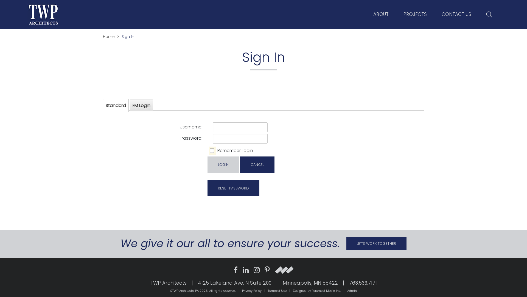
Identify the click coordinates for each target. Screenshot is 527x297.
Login (223, 164)
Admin (352, 290)
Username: (191, 127)
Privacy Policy (252, 290)
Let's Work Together (376, 243)
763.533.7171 (363, 282)
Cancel (257, 164)
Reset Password (233, 188)
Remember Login (235, 150)
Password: (191, 138)
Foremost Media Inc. (326, 290)
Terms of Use (277, 290)
